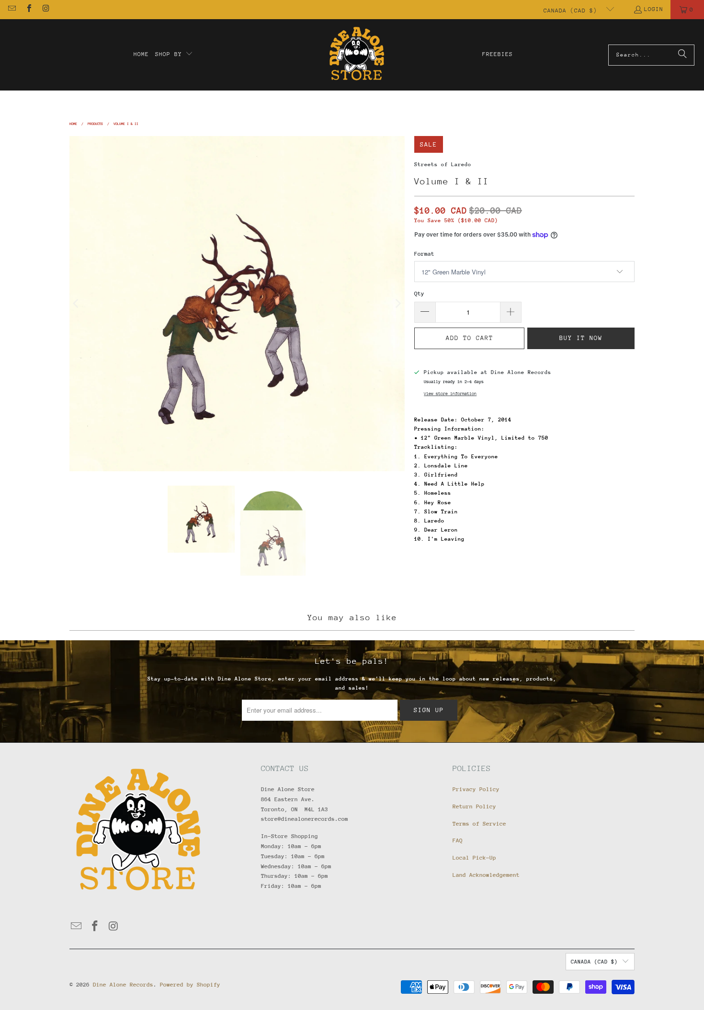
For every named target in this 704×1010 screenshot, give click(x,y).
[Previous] (76, 303)
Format (424, 253)
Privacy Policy (476, 789)
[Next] (397, 303)
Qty (419, 293)
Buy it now (580, 337)
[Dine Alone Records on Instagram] (45, 9)
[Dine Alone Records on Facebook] (28, 9)
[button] (174, 54)
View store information (450, 393)
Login (653, 9)
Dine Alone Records (123, 984)
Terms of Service (479, 823)
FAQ (458, 840)
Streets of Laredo (442, 164)
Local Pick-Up (474, 857)
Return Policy (474, 806)
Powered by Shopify (190, 984)
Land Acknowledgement (486, 875)
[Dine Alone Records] (356, 55)
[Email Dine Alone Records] (11, 9)
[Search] (682, 55)
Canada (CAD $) (572, 10)
